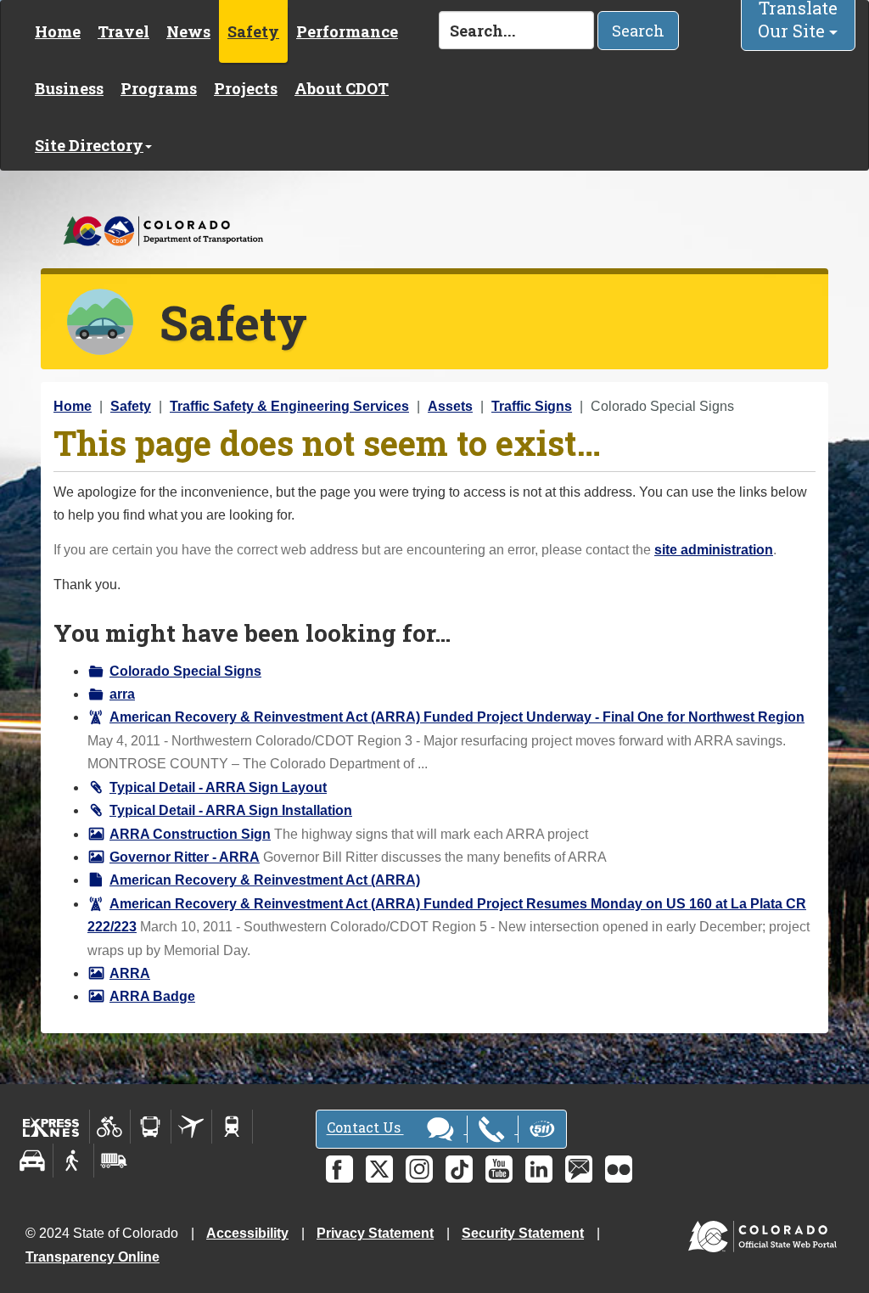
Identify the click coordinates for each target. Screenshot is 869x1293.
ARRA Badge (152, 996)
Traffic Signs (531, 406)
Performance (347, 31)
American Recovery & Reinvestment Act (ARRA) (264, 880)
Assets (450, 406)
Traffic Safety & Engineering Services (289, 406)
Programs (159, 88)
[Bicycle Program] (110, 1127)
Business (69, 88)
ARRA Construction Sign (190, 834)
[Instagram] (419, 1169)
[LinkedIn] (539, 1169)
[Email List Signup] (578, 1169)
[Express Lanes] (51, 1127)
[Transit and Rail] (150, 1127)
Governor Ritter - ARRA (184, 857)
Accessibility (247, 1233)
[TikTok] (459, 1169)
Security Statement (523, 1233)
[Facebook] (339, 1169)
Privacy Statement (375, 1233)
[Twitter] (379, 1169)
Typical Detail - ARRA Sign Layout (218, 787)
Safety (253, 31)
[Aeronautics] (191, 1127)
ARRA (129, 973)
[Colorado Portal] (766, 1232)
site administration (713, 549)
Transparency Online (92, 1257)
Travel (123, 31)
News (188, 31)
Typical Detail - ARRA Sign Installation (230, 810)
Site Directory (89, 145)
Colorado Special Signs (185, 671)
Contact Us (365, 1128)
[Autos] (32, 1161)
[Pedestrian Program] (73, 1161)
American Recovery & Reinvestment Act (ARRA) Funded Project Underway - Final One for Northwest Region (457, 717)
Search (638, 30)
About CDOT (341, 88)
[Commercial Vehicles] (113, 1161)
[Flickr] (618, 1169)
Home (58, 31)
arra (122, 694)
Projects (246, 88)
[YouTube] (499, 1169)
